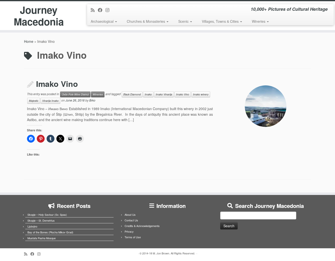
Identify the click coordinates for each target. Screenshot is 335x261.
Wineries (259, 21)
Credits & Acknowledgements (142, 226)
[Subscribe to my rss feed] (94, 10)
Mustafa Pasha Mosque (41, 238)
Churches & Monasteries (146, 21)
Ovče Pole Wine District (75, 94)
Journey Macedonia (39, 15)
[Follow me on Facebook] (101, 10)
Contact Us (131, 220)
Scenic (184, 21)
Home (28, 41)
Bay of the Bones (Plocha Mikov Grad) (50, 232)
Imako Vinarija (164, 94)
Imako (148, 94)
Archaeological (103, 21)
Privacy (129, 231)
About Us (130, 214)
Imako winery (200, 94)
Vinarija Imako (50, 100)
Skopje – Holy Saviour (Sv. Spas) (47, 214)
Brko (92, 100)
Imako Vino (57, 83)
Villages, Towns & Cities (221, 21)
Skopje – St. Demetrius (41, 220)
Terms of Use (133, 237)
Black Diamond (132, 94)
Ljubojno (32, 226)
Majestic (33, 100)
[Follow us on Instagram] (109, 10)
